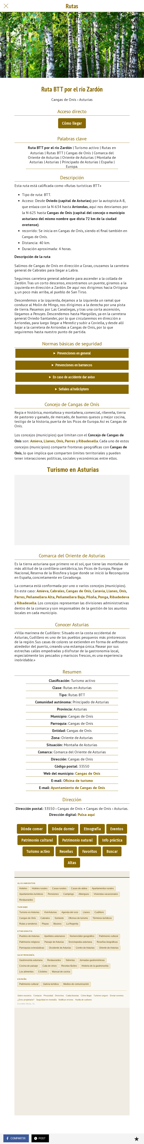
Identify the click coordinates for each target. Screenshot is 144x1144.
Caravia (99, 591)
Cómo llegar (72, 123)
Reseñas (66, 851)
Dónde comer (32, 829)
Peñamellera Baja (70, 597)
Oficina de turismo (78, 780)
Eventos (116, 829)
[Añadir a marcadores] (136, 1138)
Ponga (103, 597)
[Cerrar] (6, 6)
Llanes (49, 441)
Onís (59, 441)
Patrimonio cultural (37, 840)
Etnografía (92, 829)
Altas (72, 862)
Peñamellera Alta (40, 597)
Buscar (112, 851)
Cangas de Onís (78, 591)
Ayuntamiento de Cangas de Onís (78, 787)
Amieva (36, 441)
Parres (70, 441)
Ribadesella (88, 441)
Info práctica (112, 840)
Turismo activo (38, 851)
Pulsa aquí (86, 814)
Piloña (91, 597)
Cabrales (57, 591)
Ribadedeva (119, 597)
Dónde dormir (63, 829)
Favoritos (89, 851)
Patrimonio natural (77, 840)
